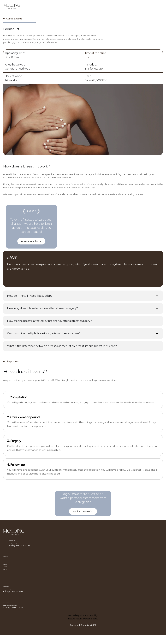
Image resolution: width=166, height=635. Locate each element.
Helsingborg (5, 566)
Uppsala (5, 569)
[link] (88, 76)
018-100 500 (5, 556)
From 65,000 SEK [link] (95, 80)
